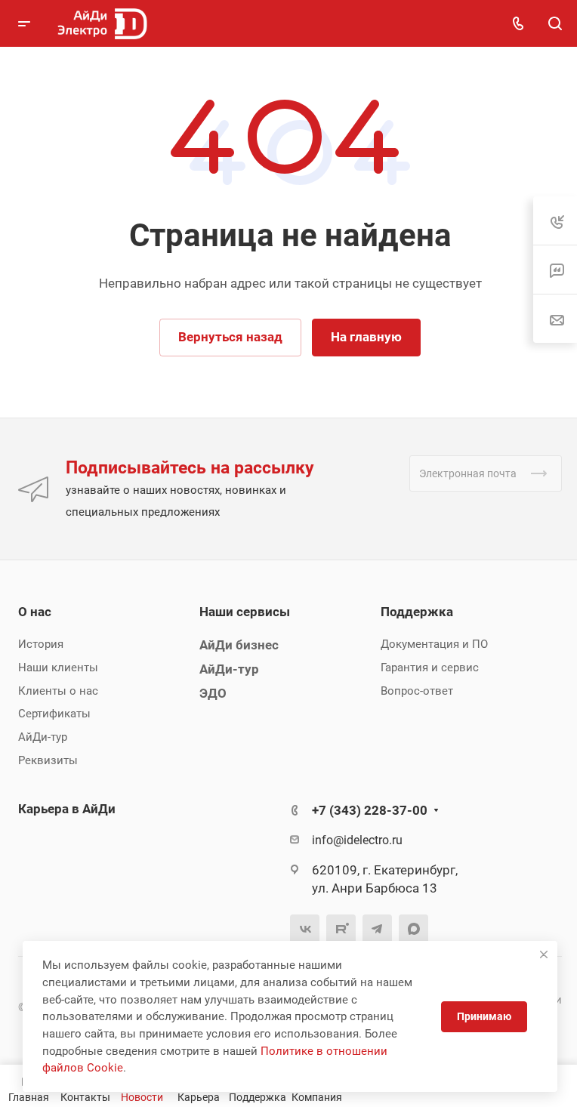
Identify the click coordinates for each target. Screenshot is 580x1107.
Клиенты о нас (58, 691)
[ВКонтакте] (304, 929)
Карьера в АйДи (67, 808)
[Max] (413, 929)
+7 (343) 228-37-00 (369, 810)
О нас (34, 611)
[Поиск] (555, 24)
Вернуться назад (230, 336)
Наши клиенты (58, 667)
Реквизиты (48, 760)
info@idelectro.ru (357, 840)
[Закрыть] (543, 954)
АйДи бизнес (239, 644)
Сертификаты (54, 713)
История (40, 644)
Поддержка (417, 611)
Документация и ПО (434, 644)
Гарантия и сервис (430, 667)
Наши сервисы (244, 611)
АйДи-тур (42, 737)
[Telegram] (377, 929)
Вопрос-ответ (417, 691)
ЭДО (213, 693)
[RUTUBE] (341, 929)
